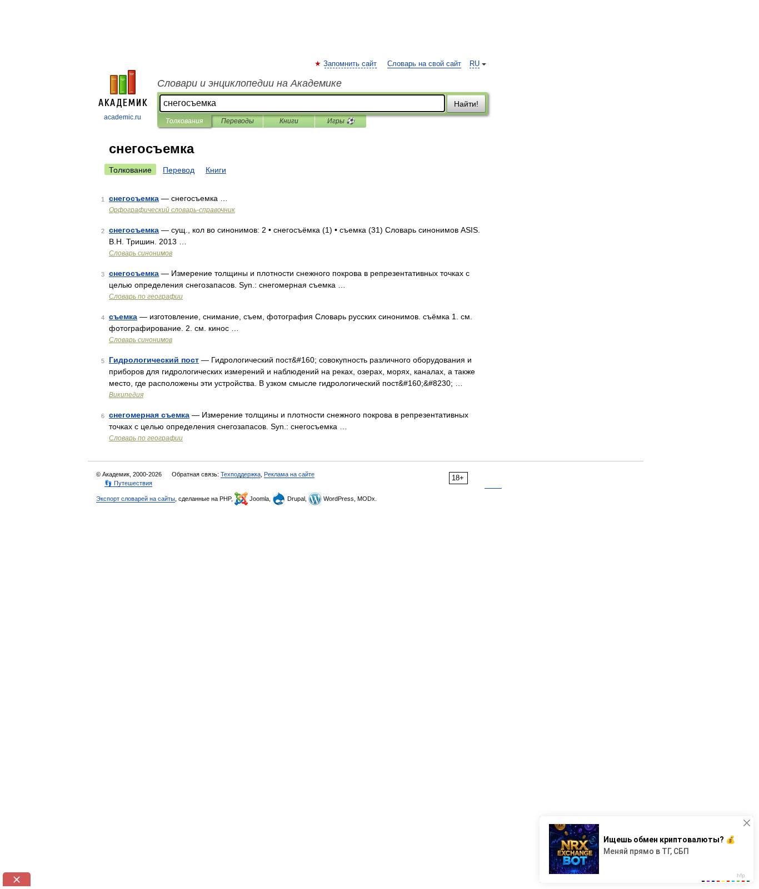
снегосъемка (134, 198)
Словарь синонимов (140, 253)
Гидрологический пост (154, 359)
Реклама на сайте (289, 474)
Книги (288, 121)
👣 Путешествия (128, 483)
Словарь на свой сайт (424, 64)
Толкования (184, 121)
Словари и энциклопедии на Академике (249, 83)
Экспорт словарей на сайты (135, 498)
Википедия (126, 395)
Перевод (178, 169)
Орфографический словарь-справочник (172, 210)
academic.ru (122, 117)
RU (475, 64)
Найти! (466, 103)
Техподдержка (241, 474)
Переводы (237, 121)
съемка (123, 316)
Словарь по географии (146, 296)
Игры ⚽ (340, 121)
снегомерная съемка (149, 414)
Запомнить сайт (350, 64)
